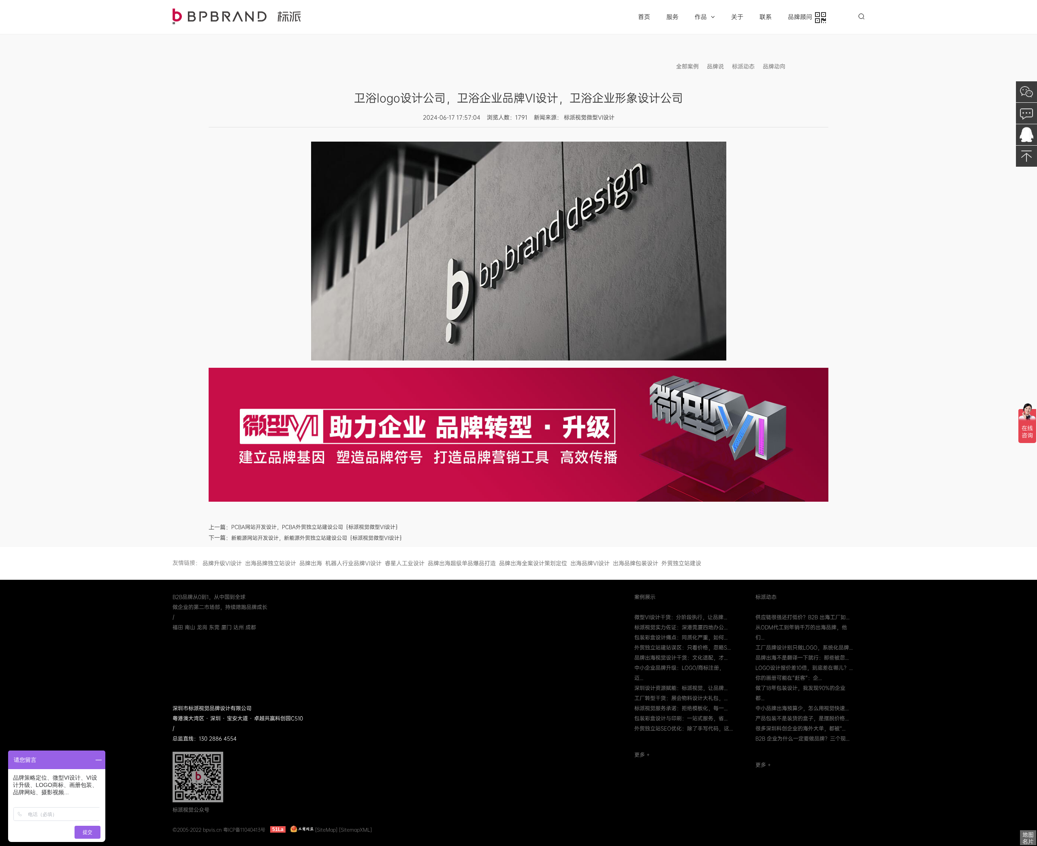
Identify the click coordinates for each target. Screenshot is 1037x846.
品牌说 (715, 66)
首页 (644, 17)
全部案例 (687, 66)
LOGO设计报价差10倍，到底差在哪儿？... (804, 667)
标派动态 (743, 66)
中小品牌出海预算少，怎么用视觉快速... (802, 708)
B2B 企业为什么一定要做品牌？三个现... (802, 738)
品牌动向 (774, 66)
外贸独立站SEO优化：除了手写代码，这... (683, 728)
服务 (672, 17)
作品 (701, 17)
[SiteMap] (326, 829)
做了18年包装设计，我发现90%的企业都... (800, 693)
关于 (737, 17)
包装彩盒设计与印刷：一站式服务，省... (681, 718)
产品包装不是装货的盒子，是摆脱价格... (802, 718)
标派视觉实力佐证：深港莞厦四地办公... (681, 627)
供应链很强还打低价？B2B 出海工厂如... (802, 617)
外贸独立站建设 (681, 563)
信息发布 (805, 66)
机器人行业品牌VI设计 (353, 563)
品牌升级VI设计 (222, 563)
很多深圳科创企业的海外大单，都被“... (800, 728)
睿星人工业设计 (405, 563)
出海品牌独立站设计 (270, 563)
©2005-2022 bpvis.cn (197, 829)
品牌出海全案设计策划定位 (533, 563)
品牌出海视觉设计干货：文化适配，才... (681, 657)
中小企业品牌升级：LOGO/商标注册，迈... (679, 672)
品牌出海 (310, 563)
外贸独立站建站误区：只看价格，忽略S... (682, 647)
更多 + (642, 754)
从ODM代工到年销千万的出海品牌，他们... (801, 632)
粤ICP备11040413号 (244, 829)
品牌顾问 (801, 17)
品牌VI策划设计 (237, 16)
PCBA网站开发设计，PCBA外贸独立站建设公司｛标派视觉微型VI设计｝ (316, 527)
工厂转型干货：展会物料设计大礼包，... (681, 698)
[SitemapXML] (355, 829)
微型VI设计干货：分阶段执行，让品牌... (680, 617)
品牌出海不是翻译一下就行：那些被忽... (802, 657)
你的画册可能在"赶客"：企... (788, 677)
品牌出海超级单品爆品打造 (462, 563)
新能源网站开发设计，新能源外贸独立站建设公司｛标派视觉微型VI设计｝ (318, 537)
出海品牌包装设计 (635, 563)
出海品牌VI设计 (590, 563)
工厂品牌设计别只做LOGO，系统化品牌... (804, 647)
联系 (766, 17)
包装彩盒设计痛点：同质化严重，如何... (681, 637)
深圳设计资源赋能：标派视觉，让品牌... (681, 688)
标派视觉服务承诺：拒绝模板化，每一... (681, 708)
